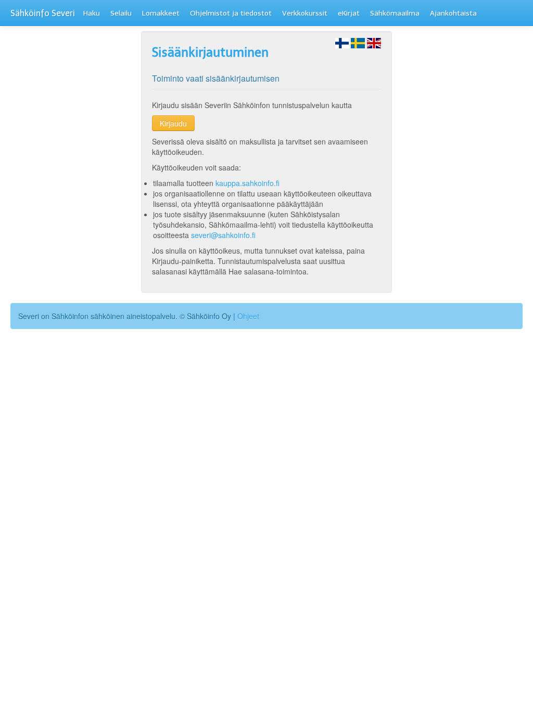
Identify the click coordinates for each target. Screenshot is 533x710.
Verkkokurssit (304, 13)
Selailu (121, 13)
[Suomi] (342, 42)
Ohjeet (248, 316)
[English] (374, 42)
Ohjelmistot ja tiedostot (231, 13)
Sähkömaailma (395, 13)
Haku (91, 13)
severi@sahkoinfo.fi (223, 235)
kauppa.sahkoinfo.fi (247, 183)
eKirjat (349, 13)
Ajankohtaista (453, 13)
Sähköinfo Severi (42, 13)
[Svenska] (358, 42)
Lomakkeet (161, 13)
